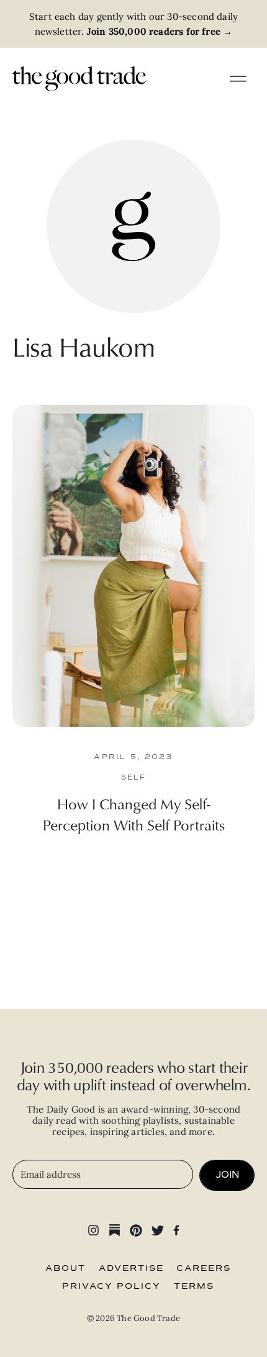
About (65, 1268)
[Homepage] (79, 78)
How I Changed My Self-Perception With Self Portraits (134, 814)
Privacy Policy (111, 1286)
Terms (194, 1286)
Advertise (131, 1268)
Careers (203, 1268)
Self (134, 777)
